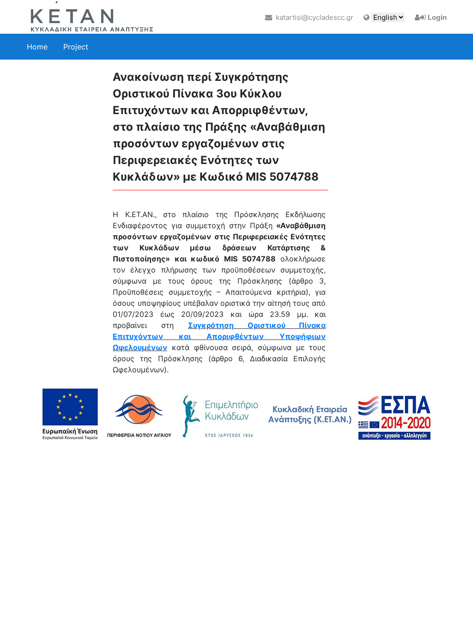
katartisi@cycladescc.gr (312, 17)
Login (437, 17)
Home (37, 46)
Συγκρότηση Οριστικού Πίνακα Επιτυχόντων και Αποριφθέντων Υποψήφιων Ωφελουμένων (219, 336)
